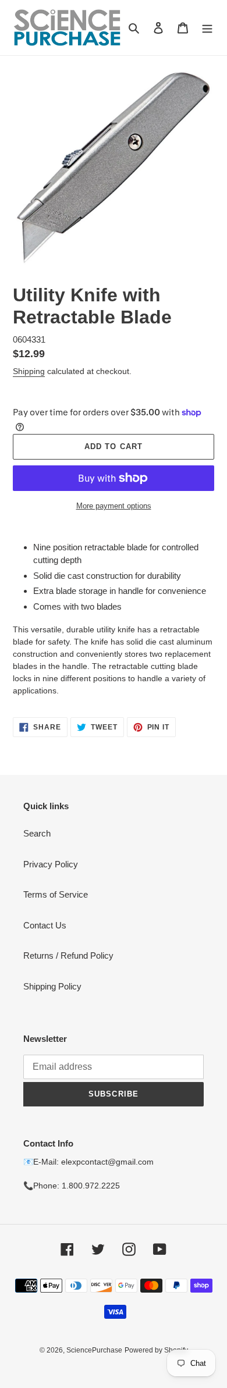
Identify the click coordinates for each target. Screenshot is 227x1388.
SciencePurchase (94, 1350)
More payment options (113, 505)
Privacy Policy (50, 864)
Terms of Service (55, 894)
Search (37, 833)
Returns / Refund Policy (68, 955)
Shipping (29, 371)
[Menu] (207, 27)
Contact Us (44, 925)
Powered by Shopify (156, 1350)
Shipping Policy (52, 986)
